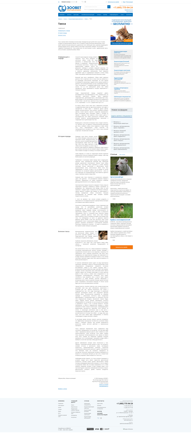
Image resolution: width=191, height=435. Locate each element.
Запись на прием (103, 384)
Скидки (60, 409)
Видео (59, 411)
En (58, 2)
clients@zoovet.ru (103, 386)
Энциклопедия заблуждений (118, 78)
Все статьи (122, 154)
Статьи (99, 14)
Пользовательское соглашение (101, 408)
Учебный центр (114, 14)
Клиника (61, 14)
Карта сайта (100, 403)
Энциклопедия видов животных (120, 52)
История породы (62, 33)
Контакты (129, 14)
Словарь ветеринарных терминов (121, 88)
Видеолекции (74, 407)
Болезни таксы (62, 35)
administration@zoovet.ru (126, 423)
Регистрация (129, 2)
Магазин (76, 14)
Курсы (72, 405)
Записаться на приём (113, 2)
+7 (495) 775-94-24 (123, 7)
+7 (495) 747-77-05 (128, 407)
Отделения (60, 403)
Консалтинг (74, 417)
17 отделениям (91, 9)
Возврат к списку (62, 388)
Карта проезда (129, 11)
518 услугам (101, 9)
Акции (59, 407)
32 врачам (97, 9)
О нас (122, 14)
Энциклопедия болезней (121, 61)
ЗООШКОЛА (74, 415)
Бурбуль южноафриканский (120, 220)
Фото (59, 413)
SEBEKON (68, 428)
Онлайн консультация (87, 14)
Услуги (69, 14)
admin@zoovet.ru (128, 420)
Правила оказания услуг (62, 415)
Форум (105, 14)
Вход (124, 2)
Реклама (99, 405)
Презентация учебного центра (75, 409)
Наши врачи (61, 405)
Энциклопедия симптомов (122, 70)
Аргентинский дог (116, 177)
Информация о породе (64, 30)
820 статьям (106, 9)
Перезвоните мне (129, 9)
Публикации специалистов (122, 96)
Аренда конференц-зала (75, 412)
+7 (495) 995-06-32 (128, 406)
